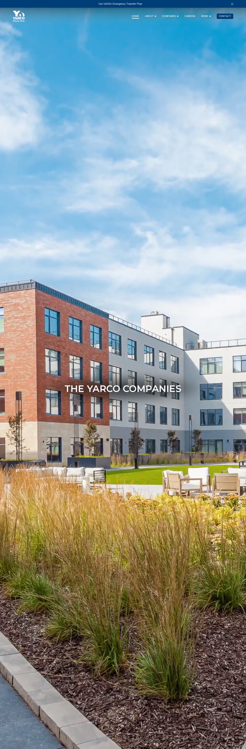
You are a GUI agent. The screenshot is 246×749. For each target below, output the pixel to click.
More (204, 16)
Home (135, 16)
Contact (225, 16)
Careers (189, 16)
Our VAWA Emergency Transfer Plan (120, 4)
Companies (169, 16)
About (149, 16)
